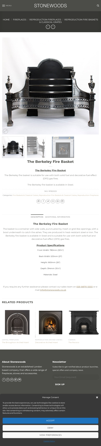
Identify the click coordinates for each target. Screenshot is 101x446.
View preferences (50, 435)
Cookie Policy (49, 441)
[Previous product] (53, 27)
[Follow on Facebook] (4, 380)
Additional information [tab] (57, 217)
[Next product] (48, 27)
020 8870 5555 (84, 287)
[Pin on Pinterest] (57, 201)
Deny (50, 428)
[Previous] (7, 86)
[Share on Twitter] (48, 201)
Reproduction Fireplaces (45, 19)
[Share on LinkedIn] (62, 201)
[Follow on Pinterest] (15, 380)
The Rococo (73, 342)
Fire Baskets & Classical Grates (25, 195)
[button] (97, 397)
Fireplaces (19, 19)
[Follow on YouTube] (19, 380)
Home (6, 19)
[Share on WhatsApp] (38, 201)
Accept (50, 420)
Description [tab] (37, 217)
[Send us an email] (12, 380)
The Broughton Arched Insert (15, 342)
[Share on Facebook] (43, 201)
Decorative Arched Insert (46, 342)
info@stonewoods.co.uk (53, 290)
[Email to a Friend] (53, 201)
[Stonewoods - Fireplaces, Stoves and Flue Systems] (50, 5)
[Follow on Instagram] (8, 380)
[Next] (93, 86)
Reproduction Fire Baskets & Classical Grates (58, 195)
